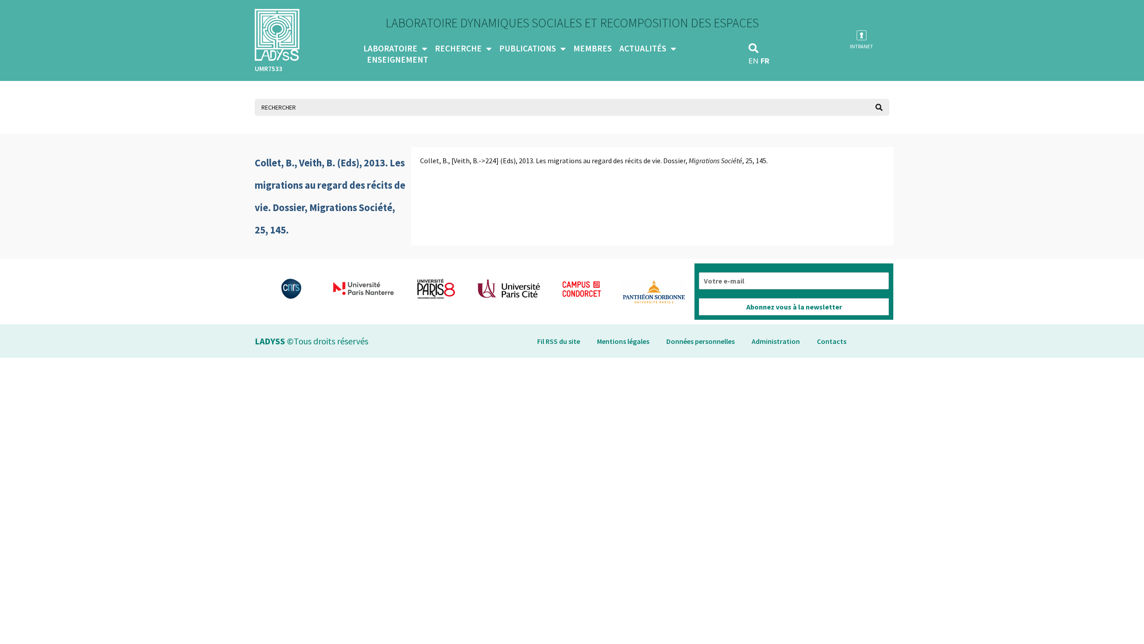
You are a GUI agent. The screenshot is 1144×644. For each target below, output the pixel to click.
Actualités (642, 48)
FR (765, 60)
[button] (753, 48)
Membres (592, 48)
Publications (527, 48)
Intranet (861, 46)
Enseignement (397, 59)
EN (753, 60)
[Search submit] (879, 107)
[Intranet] (861, 35)
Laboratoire (390, 48)
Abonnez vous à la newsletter (794, 306)
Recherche (458, 48)
